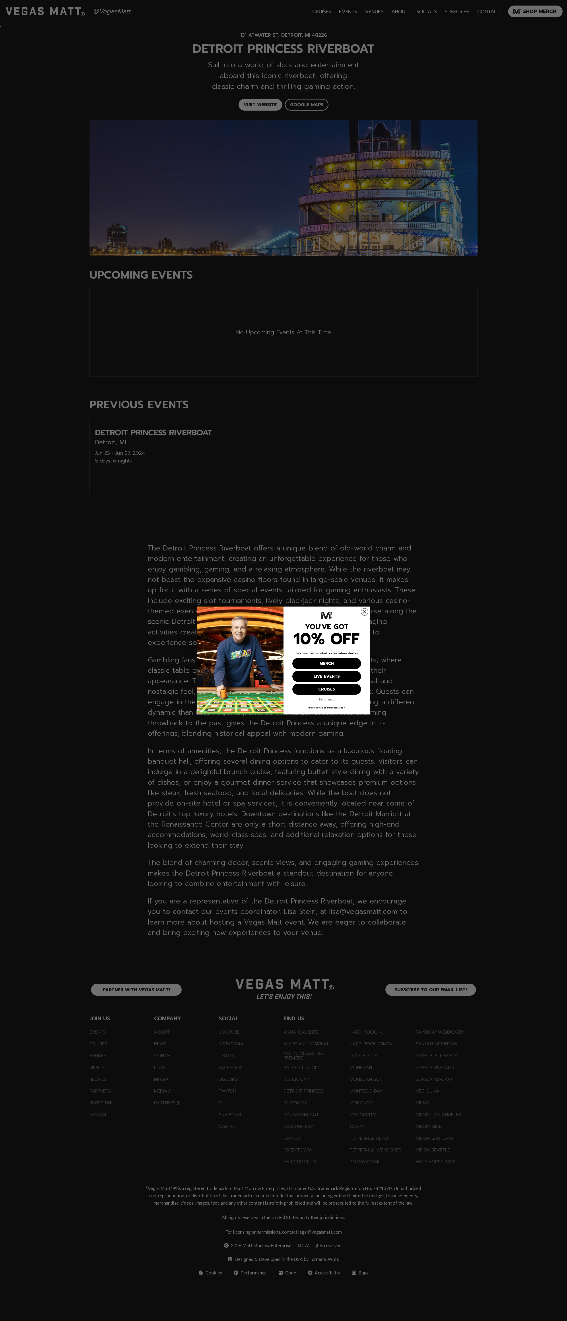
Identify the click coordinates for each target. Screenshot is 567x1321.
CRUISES (326, 689)
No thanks (326, 699)
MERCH (327, 663)
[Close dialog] (364, 611)
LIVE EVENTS (327, 676)
